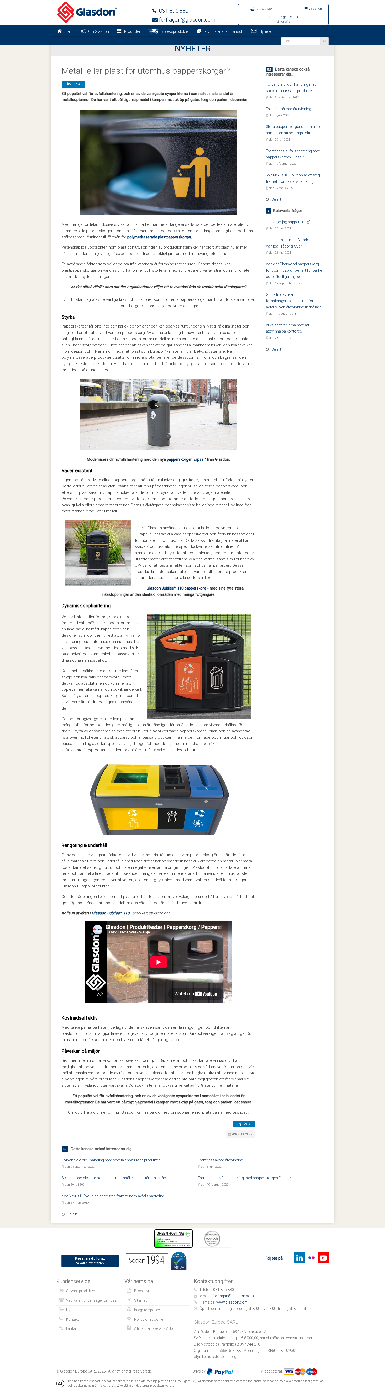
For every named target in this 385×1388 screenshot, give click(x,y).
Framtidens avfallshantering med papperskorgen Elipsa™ (244, 1178)
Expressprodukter (173, 31)
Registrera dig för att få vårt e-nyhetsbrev (90, 1261)
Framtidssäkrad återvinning (288, 109)
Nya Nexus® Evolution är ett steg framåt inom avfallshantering (113, 1196)
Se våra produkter (80, 1291)
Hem (69, 31)
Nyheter (265, 31)
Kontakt (72, 1319)
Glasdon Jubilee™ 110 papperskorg (176, 588)
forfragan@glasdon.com (186, 20)
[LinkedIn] (299, 1257)
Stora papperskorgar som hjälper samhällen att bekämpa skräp (114, 1178)
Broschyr (142, 1291)
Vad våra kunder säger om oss (91, 1300)
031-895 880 (172, 11)
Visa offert (315, 8)
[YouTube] (323, 1257)
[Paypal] (220, 1371)
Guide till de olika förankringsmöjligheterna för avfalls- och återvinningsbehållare (293, 300)
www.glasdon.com (232, 1302)
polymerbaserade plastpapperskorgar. (159, 237)
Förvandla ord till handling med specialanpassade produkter (111, 1160)
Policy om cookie (148, 1319)
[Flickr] (311, 1257)
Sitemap (141, 1300)
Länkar (71, 1328)
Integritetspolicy (147, 1310)
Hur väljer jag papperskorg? (288, 222)
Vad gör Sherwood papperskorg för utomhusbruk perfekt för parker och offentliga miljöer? (294, 270)
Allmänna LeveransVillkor (155, 1328)
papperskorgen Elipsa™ (186, 459)
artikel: (264, 8)
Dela (76, 84)
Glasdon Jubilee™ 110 (110, 913)
